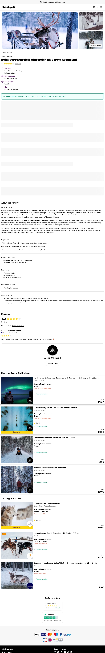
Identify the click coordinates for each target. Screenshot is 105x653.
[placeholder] (101, 7)
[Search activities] (97, 7)
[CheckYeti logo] (47, 7)
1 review (18, 64)
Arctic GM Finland (7, 57)
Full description (10, 73)
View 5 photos (96, 45)
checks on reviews (18, 326)
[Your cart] (94, 7)
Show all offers (53, 364)
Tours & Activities (7, 52)
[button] (40, 30)
